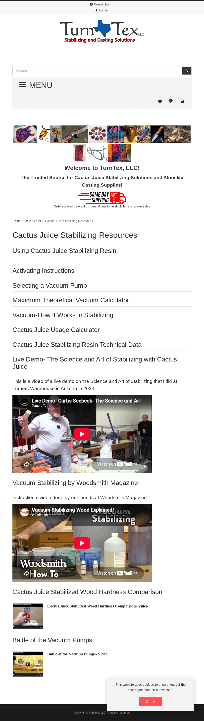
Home (16, 221)
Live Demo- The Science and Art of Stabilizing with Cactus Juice (94, 363)
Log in (103, 10)
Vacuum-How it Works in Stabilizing (62, 315)
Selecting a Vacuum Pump (49, 285)
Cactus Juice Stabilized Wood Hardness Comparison (87, 592)
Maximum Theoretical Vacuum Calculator (70, 300)
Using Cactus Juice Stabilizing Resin (64, 250)
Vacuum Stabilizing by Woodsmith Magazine (75, 482)
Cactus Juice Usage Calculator (56, 329)
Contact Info (102, 4)
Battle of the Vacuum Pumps (52, 640)
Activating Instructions (43, 270)
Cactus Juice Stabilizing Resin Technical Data (77, 344)
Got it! (150, 702)
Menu (37, 85)
